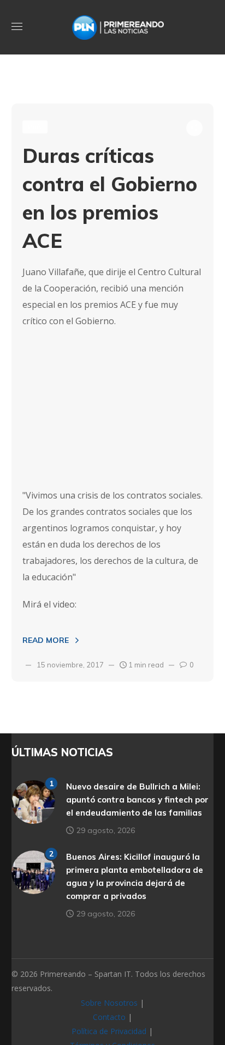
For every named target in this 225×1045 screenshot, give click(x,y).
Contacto (109, 1017)
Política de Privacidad (109, 1031)
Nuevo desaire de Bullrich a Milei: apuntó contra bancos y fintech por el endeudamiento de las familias (137, 799)
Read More (45, 640)
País (35, 127)
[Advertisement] (112, 408)
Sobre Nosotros (109, 1003)
